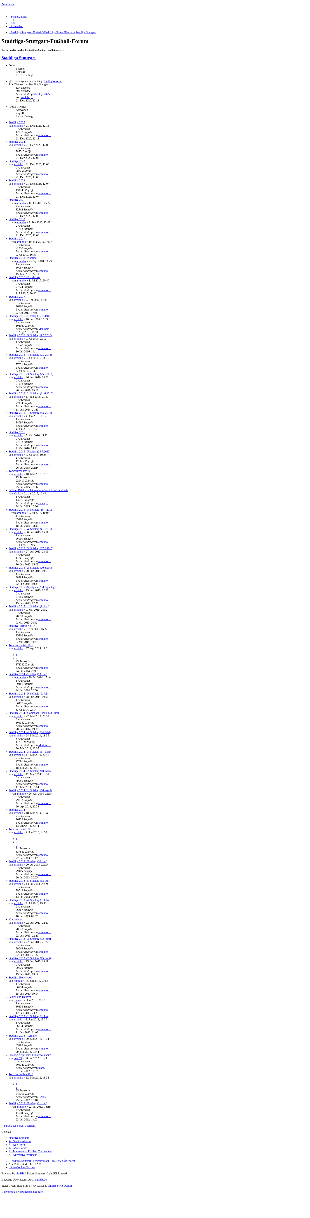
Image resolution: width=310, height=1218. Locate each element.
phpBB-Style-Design (60, 1185)
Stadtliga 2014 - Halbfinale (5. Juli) (28, 693)
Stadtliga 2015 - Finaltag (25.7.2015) (29, 451)
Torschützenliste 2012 (21, 1074)
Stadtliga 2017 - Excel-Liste (24, 277)
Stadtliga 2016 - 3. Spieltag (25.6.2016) (31, 374)
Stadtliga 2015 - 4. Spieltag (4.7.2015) (30, 528)
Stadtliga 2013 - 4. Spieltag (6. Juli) (29, 900)
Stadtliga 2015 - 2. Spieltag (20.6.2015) (31, 567)
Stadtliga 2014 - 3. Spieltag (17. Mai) (30, 751)
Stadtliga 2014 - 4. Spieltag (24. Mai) (30, 732)
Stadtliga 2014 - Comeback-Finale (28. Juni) (34, 712)
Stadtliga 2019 (17, 238)
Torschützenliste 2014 (21, 645)
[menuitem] (13, 23)
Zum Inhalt (7, 4)
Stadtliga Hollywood (20, 977)
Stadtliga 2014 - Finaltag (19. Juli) (28, 674)
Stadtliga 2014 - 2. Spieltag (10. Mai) (30, 770)
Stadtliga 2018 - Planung (23, 257)
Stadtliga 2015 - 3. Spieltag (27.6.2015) (31, 548)
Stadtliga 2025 (41, 94)
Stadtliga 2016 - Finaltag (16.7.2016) (29, 315)
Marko (17, 493)
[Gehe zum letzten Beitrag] (49, 135)
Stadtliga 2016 (17, 432)
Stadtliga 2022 (17, 180)
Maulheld (43, 328)
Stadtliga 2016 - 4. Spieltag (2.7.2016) (30, 354)
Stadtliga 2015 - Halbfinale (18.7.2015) (31, 509)
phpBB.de (41, 1179)
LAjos (42, 1096)
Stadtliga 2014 (17, 809)
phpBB (20, 1173)
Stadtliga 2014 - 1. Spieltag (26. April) (30, 790)
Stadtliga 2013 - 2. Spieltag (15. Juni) (30, 958)
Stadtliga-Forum (53, 81)
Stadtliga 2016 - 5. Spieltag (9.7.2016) (30, 335)
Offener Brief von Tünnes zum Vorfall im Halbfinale (38, 490)
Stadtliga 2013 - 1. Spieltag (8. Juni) (29, 1016)
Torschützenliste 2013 (21, 829)
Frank (41, 503)
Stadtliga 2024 (17, 141)
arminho (25, 97)
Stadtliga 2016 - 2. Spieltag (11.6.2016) (31, 393)
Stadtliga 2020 (17, 219)
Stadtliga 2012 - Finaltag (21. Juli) (28, 1103)
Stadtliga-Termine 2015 (22, 625)
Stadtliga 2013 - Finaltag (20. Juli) (28, 861)
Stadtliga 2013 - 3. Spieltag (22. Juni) (30, 938)
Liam (17, 1000)
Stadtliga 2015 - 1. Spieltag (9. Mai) (29, 606)
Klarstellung (15, 919)
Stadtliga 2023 (17, 161)
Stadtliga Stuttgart (18, 57)
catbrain (18, 980)
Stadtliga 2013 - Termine (23, 1035)
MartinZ (43, 745)
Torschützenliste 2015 (21, 470)
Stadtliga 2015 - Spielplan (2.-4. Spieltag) (32, 587)
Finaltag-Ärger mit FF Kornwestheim (30, 1054)
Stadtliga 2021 (17, 199)
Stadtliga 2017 (17, 296)
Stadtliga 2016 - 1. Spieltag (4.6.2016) (30, 412)
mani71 (18, 1058)
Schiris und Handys (20, 996)
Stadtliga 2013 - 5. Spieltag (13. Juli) (29, 880)
